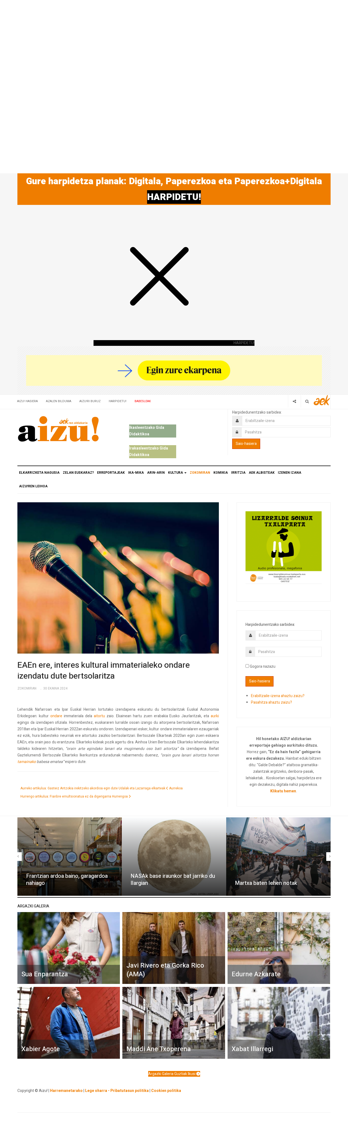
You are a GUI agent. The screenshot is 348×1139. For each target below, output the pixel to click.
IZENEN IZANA (289, 472)
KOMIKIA (220, 472)
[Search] (307, 401)
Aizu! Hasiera (27, 401)
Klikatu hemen (283, 791)
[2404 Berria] (174, 370)
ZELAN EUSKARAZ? (78, 472)
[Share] (294, 401)
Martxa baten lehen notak (266, 883)
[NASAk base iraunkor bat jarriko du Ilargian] (174, 856)
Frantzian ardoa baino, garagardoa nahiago (67, 879)
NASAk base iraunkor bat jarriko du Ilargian (172, 879)
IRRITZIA (238, 472)
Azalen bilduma (58, 401)
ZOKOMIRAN (200, 472)
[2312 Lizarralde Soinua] (284, 547)
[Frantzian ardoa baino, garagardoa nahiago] (69, 856)
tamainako (26, 762)
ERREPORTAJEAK (111, 472)
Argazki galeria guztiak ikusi (172, 1074)
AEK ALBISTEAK (262, 472)
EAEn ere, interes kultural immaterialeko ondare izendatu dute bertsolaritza (103, 670)
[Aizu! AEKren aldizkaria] (58, 428)
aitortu (99, 716)
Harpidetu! (117, 401)
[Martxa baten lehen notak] (278, 856)
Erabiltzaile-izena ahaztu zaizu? (277, 696)
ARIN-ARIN (156, 472)
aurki (215, 716)
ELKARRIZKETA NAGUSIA (39, 472)
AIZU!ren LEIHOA (33, 486)
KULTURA (176, 472)
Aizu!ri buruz (90, 401)
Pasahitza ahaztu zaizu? (271, 702)
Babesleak (143, 401)
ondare (56, 716)
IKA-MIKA (136, 472)
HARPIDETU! (174, 197)
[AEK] (321, 400)
